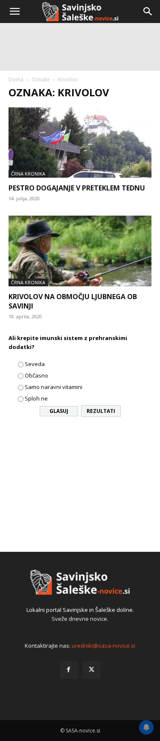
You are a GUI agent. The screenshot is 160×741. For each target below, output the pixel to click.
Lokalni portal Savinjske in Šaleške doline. (80, 610)
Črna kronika (28, 282)
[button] (14, 11)
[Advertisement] (80, 110)
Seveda (35, 364)
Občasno (36, 375)
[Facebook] (68, 669)
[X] (91, 669)
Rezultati (101, 411)
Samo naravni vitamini (53, 387)
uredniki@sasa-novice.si (103, 645)
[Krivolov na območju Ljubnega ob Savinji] (80, 251)
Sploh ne (36, 398)
